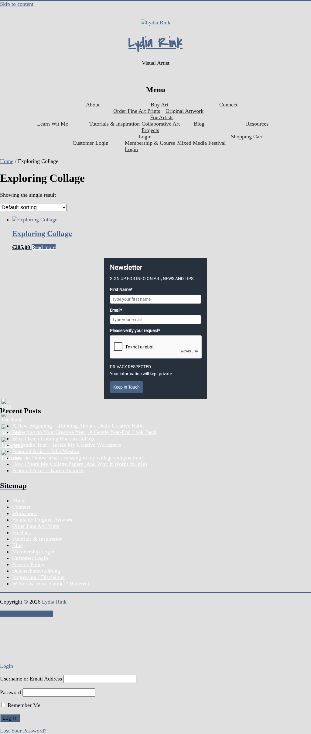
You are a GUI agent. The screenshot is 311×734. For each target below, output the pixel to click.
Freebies (21, 532)
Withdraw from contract (26, 614)
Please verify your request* (135, 330)
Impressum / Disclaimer (38, 577)
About (93, 105)
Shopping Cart (247, 136)
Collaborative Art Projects (161, 127)
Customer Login (90, 143)
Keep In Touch (126, 387)
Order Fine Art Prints (136, 111)
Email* (116, 310)
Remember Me (23, 705)
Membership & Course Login (150, 146)
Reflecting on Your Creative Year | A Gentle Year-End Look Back (84, 432)
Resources (257, 124)
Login (145, 136)
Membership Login (33, 552)
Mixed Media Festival (201, 143)
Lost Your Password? (23, 731)
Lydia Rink (155, 42)
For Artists (161, 117)
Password (10, 692)
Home (6, 161)
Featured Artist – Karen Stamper (48, 470)
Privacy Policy (28, 564)
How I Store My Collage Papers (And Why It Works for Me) (79, 464)
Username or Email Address (31, 679)
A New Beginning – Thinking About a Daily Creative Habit (78, 426)
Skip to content (16, 4)
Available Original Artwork (42, 520)
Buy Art (159, 105)
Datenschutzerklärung (36, 571)
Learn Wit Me (52, 124)
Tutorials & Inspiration (114, 124)
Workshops (24, 513)
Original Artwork (184, 111)
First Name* (121, 289)
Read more (44, 247)
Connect (228, 105)
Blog (199, 124)
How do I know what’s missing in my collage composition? (78, 458)
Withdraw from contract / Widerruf (50, 583)
